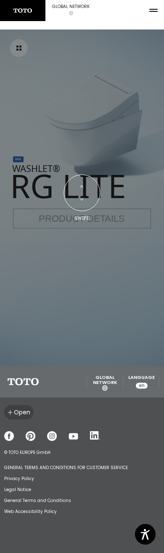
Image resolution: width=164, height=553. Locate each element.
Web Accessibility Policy (30, 511)
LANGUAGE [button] (141, 382)
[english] (22, 10)
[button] (70, 10)
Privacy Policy (19, 478)
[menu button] (153, 10)
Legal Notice (17, 489)
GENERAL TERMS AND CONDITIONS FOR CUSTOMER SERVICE (66, 467)
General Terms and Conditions (37, 500)
